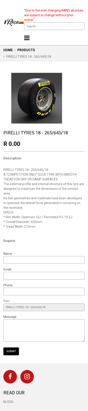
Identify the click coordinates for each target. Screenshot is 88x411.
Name (7, 253)
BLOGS (8, 402)
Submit (11, 351)
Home (8, 50)
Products (26, 50)
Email (7, 269)
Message (9, 317)
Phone (8, 285)
